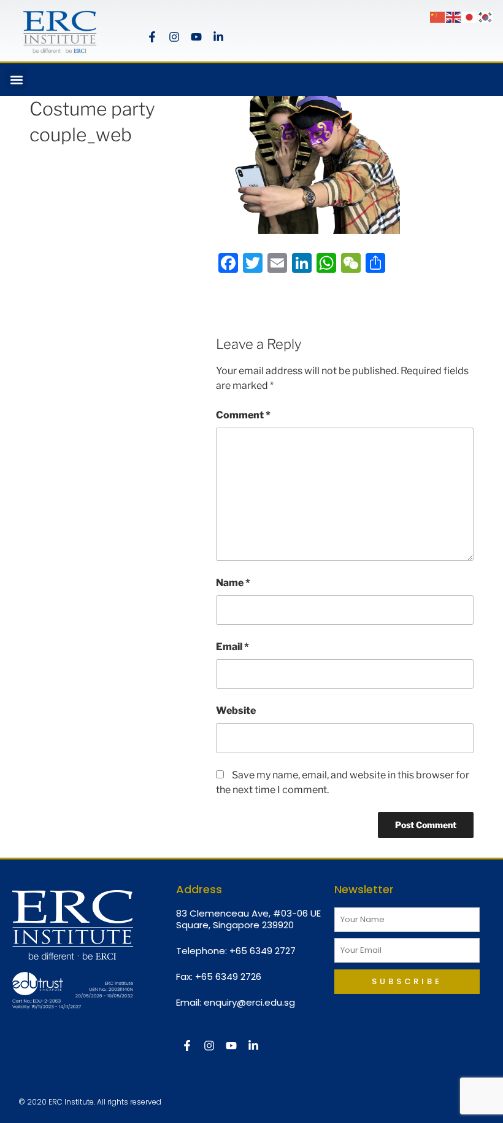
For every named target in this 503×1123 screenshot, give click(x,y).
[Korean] (486, 16)
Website (236, 710)
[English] (454, 16)
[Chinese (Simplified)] (438, 16)
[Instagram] (174, 37)
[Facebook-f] (152, 37)
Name (233, 583)
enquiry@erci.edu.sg (249, 1002)
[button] (16, 79)
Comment (243, 415)
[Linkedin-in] (218, 37)
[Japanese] (470, 16)
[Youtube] (196, 37)
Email (232, 646)
